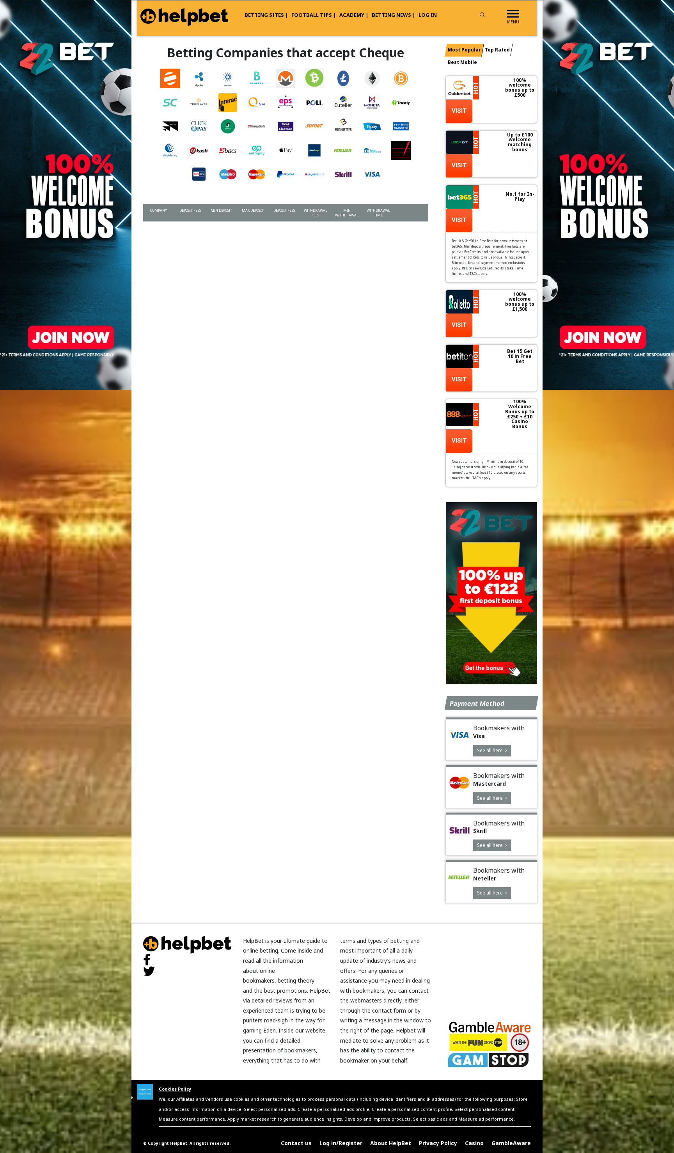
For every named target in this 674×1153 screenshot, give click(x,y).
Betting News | (393, 14)
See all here (490, 750)
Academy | (354, 14)
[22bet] (491, 593)
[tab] (464, 50)
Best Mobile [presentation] (462, 62)
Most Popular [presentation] (464, 49)
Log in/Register (340, 1143)
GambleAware (511, 1143)
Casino (474, 1143)
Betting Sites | (266, 14)
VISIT (459, 110)
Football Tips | (313, 14)
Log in (428, 14)
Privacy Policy (438, 1143)
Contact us (296, 1143)
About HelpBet (390, 1143)
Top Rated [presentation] (497, 49)
